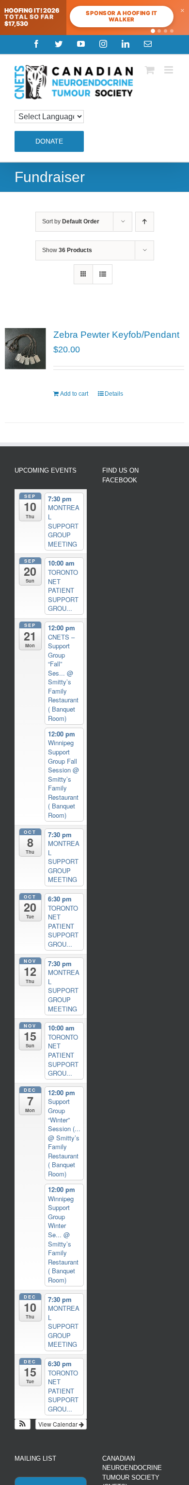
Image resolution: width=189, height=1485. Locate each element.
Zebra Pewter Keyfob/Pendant (116, 335)
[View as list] (102, 274)
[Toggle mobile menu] (169, 70)
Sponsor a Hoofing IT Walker (121, 16)
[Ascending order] (144, 222)
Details (114, 393)
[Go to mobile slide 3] (165, 31)
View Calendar (58, 1424)
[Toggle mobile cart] (150, 70)
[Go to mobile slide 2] (159, 31)
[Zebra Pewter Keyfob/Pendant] (25, 348)
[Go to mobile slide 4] (171, 31)
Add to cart (74, 393)
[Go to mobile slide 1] (153, 31)
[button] (22, 1424)
